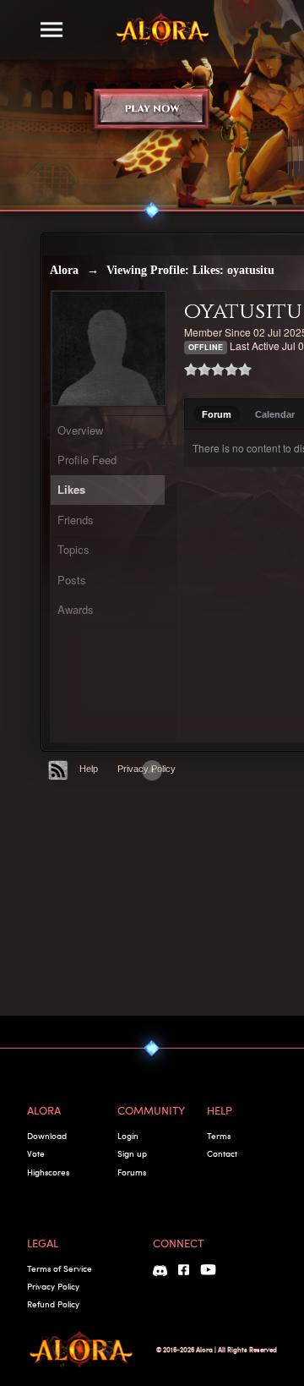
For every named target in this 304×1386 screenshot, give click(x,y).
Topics (73, 549)
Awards (75, 609)
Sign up (132, 1153)
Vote (36, 1153)
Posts (71, 580)
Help (88, 769)
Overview (80, 430)
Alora (64, 270)
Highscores (48, 1172)
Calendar (275, 414)
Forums (131, 1172)
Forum (216, 414)
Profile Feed (87, 460)
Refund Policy (53, 1304)
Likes (71, 489)
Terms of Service (59, 1268)
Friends (75, 520)
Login (127, 1136)
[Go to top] (152, 770)
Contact (222, 1153)
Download (47, 1136)
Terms (219, 1136)
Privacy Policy (53, 1286)
